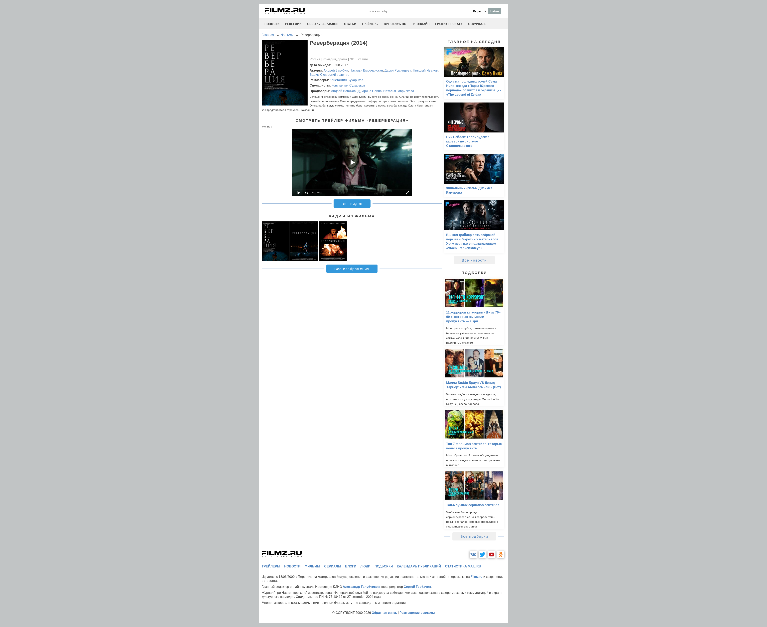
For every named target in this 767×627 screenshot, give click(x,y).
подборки (384, 566)
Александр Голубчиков (361, 586)
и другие (343, 74)
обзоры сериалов (323, 24)
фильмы (312, 566)
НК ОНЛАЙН (421, 24)
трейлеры (370, 24)
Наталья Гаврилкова (398, 91)
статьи (350, 24)
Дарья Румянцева (397, 70)
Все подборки (474, 536)
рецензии (293, 24)
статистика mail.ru (463, 566)
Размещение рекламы (417, 612)
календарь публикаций (419, 566)
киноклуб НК (395, 24)
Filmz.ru (477, 576)
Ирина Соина (372, 91)
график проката (449, 24)
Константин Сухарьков (346, 80)
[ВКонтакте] (473, 554)
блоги (350, 566)
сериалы (332, 566)
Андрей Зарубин (336, 70)
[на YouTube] (491, 554)
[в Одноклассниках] (500, 554)
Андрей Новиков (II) (345, 91)
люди (365, 566)
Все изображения (352, 269)
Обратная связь (384, 612)
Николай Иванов (425, 70)
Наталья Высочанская (366, 70)
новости (272, 24)
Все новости (474, 260)
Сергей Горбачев (417, 586)
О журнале (477, 24)
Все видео (352, 204)
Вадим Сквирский (323, 74)
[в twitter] (482, 554)
